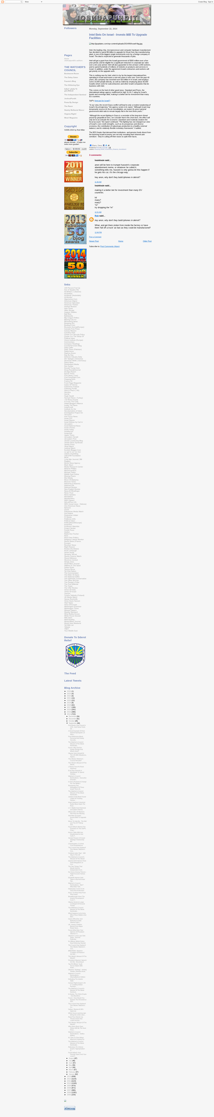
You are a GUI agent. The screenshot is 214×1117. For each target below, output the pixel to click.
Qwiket (67, 532)
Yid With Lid (68, 625)
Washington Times (71, 608)
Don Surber (68, 366)
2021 (69, 698)
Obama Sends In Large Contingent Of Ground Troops (76, 903)
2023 (69, 694)
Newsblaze (68, 497)
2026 (69, 691)
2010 (69, 1083)
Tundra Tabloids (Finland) (74, 595)
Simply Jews (69, 562)
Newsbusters (69, 498)
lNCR (66, 457)
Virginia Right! (70, 114)
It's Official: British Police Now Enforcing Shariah (77, 942)
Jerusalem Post (70, 439)
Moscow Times (70, 482)
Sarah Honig (69, 552)
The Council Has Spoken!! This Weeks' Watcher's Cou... (77, 849)
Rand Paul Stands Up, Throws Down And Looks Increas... (75, 1018)
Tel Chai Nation (70, 571)
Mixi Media (68, 478)
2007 (69, 1090)
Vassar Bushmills (71, 599)
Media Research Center (73, 467)
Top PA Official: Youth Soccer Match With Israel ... (75, 965)
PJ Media (68, 517)
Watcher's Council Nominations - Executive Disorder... (77, 778)
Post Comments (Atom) (110, 246)
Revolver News (70, 545)
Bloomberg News (71, 321)
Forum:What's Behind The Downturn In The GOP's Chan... (77, 828)
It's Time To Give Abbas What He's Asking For (76, 1038)
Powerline (68, 525)
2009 (69, 1086)
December (73, 716)
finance (115, 149)
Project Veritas (70, 528)
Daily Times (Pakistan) (73, 349)
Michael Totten (70, 472)
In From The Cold (71, 402)
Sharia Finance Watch (72, 556)
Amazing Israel (99, 149)
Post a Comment (95, 237)
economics (108, 149)
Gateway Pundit (70, 389)
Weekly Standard (71, 612)
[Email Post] (109, 147)
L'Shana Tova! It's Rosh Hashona (76, 767)
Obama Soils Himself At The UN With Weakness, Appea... (77, 755)
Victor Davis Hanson (72, 601)
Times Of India (70, 590)
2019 (69, 703)
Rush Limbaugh (70, 551)
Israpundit (68, 433)
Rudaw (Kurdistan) (71, 549)
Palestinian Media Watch (73, 511)
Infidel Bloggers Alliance (73, 403)
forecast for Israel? (102, 101)
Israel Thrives (69, 428)
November (73, 719)
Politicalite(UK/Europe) (73, 523)
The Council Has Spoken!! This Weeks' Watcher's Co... (77, 1005)
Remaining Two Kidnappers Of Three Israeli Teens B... (76, 787)
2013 (69, 1076)
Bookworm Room (71, 74)
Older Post (147, 241)
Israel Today (69, 430)
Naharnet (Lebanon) (72, 484)
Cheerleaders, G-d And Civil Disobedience (76, 844)
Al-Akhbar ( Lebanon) (72, 292)
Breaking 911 (69, 323)
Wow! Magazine (71, 118)
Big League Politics (71, 318)
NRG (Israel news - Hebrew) (75, 504)
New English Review (72, 489)
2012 (69, 1079)
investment (122, 149)
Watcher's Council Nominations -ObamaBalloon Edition (76, 975)
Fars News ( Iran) (71, 375)
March (71, 1070)
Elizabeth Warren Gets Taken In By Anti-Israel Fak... (76, 879)
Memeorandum (70, 470)
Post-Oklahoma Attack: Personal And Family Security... (76, 738)
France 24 (68, 381)
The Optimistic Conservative (75, 579)
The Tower (68, 586)
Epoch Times (69, 374)
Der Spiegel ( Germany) (73, 359)
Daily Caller (68, 348)
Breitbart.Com (69, 325)
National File (69, 485)
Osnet (66, 510)
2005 (69, 1095)
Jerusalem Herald (71, 437)
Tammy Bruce (69, 569)
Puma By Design (71, 102)
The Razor (68, 106)
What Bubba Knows (72, 614)
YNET (66, 629)
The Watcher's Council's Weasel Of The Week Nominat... (76, 990)
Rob (97, 216)
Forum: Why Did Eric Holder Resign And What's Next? (75, 749)
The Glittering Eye (72, 85)
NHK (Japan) (69, 500)
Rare (66, 536)
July (70, 1061)
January (72, 1074)
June (71, 1063)
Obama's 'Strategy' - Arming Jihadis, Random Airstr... (77, 970)
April (71, 1067)
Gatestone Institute (71, 387)
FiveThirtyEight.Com (72, 377)
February (72, 1072)
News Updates (70, 495)
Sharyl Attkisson (70, 558)
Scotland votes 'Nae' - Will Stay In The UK (77, 854)
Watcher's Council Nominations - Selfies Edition (76, 1033)
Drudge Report (70, 372)
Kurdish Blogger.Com (72, 450)
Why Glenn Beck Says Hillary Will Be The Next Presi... (77, 1028)
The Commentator (71, 573)
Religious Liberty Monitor (74, 539)
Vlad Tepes (68, 603)
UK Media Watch (70, 597)
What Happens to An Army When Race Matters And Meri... (77, 915)
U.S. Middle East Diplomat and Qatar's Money (77, 809)
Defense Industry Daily (73, 357)
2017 (69, 707)
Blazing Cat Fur (70, 320)
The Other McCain (71, 580)
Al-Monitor (68, 297)
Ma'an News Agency (72, 463)
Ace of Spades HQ (71, 290)
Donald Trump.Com (72, 368)
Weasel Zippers (70, 610)
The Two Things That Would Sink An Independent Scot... (75, 868)
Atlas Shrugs (69, 310)
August (71, 1058)
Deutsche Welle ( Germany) (75, 361)
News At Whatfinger (72, 491)
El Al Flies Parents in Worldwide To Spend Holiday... (76, 772)
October (72, 721)
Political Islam (69, 521)
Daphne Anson (70, 353)
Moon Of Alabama (71, 480)
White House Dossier (72, 616)
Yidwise (67, 627)
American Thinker (71, 305)
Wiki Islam (68, 618)
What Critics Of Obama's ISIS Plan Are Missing (76, 812)
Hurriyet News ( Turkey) (73, 398)
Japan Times (69, 435)
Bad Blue (67, 314)
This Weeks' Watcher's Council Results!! (75, 760)
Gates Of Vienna (70, 385)
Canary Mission (70, 331)
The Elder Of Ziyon (71, 575)
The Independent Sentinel (75, 95)
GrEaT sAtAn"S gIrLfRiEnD (70, 90)
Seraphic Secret (70, 554)
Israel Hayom (69, 420)
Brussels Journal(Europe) (74, 327)
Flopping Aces (69, 379)
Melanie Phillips (70, 469)
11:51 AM (98, 212)
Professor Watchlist (71, 526)
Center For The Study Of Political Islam (74, 337)
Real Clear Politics (71, 538)
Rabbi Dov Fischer (71, 534)
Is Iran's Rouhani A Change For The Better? (77, 782)
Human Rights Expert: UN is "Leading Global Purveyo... (77, 984)
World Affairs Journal (72, 621)
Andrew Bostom (70, 307)
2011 (69, 1081)
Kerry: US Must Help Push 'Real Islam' (77, 893)
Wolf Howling (69, 620)
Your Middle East (71, 631)
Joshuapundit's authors (73, 60)
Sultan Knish (69, 567)
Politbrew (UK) (70, 519)
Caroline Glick (69, 333)
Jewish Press (69, 444)
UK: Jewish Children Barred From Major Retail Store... (75, 926)
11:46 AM (98, 182)
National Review (70, 487)
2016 (69, 709)
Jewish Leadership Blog (73, 441)
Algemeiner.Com (70, 299)
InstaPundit (68, 407)
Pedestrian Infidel (71, 515)
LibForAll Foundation (72, 456)
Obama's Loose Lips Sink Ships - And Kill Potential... (76, 937)
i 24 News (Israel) (71, 400)
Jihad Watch (69, 446)
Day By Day (68, 355)
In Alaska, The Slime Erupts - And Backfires (77, 995)
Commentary (69, 342)
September (73, 723)
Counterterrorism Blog (73, 346)
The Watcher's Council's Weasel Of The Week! (76, 858)
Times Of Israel (70, 592)
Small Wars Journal (71, 564)
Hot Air (66, 394)
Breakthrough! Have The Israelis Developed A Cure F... (76, 898)
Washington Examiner (72, 606)
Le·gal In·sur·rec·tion (72, 452)
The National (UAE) (72, 577)
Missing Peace (70, 476)
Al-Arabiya (68, 293)
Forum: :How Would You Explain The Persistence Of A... (77, 999)
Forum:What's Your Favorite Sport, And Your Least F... (77, 1054)
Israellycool (68, 431)
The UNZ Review (71, 588)
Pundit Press (69, 530)
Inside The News (70, 405)
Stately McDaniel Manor (74, 110)
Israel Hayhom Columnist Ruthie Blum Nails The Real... (76, 804)
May (70, 1065)
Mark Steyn (68, 465)
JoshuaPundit (70, 98)
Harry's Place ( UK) (71, 390)
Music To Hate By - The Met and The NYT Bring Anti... (77, 823)
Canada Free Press (72, 329)
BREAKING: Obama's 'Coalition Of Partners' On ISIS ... (76, 952)
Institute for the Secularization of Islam (73, 410)
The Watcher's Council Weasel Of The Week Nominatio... (76, 909)
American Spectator (72, 303)
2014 (69, 714)
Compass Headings (72, 344)
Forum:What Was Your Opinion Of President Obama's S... (76, 932)
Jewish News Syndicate (73, 443)
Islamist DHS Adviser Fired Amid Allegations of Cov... (77, 862)
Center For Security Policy (74, 334)
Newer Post (94, 241)
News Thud (68, 493)
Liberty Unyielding (71, 454)
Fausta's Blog (70, 81)
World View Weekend (72, 623)
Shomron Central (71, 560)
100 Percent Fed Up (72, 288)
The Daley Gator (71, 77)
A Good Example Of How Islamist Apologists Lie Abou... (76, 732)
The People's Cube (71, 582)
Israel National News (72, 426)
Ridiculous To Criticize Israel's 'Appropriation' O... (76, 1048)
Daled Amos (69, 351)
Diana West (68, 362)
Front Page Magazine (72, 383)
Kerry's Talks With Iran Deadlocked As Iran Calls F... (75, 834)
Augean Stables (70, 312)
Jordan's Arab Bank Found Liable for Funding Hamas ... (77, 798)
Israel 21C (68, 418)
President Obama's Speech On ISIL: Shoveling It (77, 961)
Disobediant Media (71, 364)
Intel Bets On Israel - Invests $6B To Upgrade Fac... (77, 817)
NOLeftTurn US (70, 502)
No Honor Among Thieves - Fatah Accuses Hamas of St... (77, 873)
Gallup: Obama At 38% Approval (75, 1010)
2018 (69, 705)
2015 (69, 712)
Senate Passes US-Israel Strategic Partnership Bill (76, 839)
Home (120, 241)
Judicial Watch (69, 448)
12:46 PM (98, 232)
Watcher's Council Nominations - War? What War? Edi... (75, 885)
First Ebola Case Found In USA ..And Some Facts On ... (77, 727)
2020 (69, 700)
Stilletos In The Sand (72, 566)
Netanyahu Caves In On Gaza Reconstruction (76, 889)
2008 (69, 1088)
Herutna (67, 392)
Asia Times (68, 308)
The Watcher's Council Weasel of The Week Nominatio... (76, 743)
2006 (69, 1092)
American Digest (70, 301)
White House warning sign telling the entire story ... (77, 1014)
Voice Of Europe (70, 605)
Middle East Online (71, 474)
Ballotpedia (68, 316)
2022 (69, 696)
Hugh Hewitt (69, 396)
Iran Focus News (71, 416)
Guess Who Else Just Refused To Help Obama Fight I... (75, 920)
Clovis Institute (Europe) (73, 340)
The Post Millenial (71, 584)
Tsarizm (67, 593)
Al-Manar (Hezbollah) (72, 295)
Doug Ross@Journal (72, 370)
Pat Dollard (68, 513)
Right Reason (69, 547)
